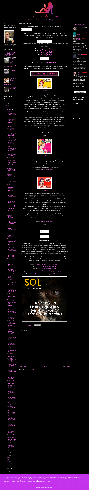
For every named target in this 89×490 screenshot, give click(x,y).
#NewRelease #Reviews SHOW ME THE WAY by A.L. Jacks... (11, 419)
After (77, 33)
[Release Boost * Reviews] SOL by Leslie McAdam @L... (11, 201)
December (9, 107)
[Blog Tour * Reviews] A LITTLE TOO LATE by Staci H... (11, 130)
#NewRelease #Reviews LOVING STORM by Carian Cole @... (11, 327)
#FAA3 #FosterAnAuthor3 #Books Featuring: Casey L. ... (11, 240)
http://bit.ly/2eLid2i (51, 63)
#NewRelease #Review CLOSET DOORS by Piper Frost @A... (11, 139)
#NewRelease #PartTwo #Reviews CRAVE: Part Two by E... (11, 295)
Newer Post (22, 366)
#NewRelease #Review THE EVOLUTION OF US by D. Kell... (11, 338)
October (9, 111)
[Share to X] (37, 325)
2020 (7, 98)
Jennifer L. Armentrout (80, 57)
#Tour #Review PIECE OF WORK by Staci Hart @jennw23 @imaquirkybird (10, 81)
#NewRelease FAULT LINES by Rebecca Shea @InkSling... (11, 119)
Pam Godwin (79, 39)
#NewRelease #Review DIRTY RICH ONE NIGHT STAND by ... (11, 255)
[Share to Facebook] (39, 325)
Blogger (51, 487)
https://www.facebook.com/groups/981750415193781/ (49, 274)
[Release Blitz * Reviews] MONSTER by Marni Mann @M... (11, 333)
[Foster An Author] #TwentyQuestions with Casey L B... (11, 192)
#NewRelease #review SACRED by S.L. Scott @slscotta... (11, 134)
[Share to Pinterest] (40, 325)
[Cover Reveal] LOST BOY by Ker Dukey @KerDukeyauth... (11, 386)
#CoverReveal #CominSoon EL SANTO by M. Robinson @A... (10, 234)
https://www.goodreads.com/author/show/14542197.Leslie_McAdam (47, 272)
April (8, 461)
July (8, 455)
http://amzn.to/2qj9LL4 (47, 270)
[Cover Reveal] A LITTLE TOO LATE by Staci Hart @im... (11, 436)
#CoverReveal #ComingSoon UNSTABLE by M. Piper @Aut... (11, 376)
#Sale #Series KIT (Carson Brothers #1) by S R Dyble (13, 89)
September (9, 450)
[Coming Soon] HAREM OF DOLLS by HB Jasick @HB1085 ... (11, 441)
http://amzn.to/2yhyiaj (47, 49)
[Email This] (35, 325)
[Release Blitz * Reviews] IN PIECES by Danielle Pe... (11, 355)
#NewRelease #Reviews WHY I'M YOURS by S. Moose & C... (11, 343)
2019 (7, 100)
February (9, 466)
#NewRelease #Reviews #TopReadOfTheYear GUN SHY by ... (11, 370)
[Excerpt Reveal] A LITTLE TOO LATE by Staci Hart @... (11, 222)
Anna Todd (78, 34)
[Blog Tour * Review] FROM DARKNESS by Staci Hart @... (11, 403)
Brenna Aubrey (79, 75)
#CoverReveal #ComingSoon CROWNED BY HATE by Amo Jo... (11, 307)
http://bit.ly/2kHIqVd (46, 55)
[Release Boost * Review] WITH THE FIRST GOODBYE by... (11, 408)
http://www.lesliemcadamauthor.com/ (46, 268)
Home (30, 19)
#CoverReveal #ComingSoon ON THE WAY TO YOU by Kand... (11, 124)
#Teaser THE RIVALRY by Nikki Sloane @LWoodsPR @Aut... (11, 164)
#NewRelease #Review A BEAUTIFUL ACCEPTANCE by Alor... (11, 260)
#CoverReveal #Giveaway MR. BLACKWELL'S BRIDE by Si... (11, 180)
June (8, 457)
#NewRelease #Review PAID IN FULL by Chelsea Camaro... (11, 159)
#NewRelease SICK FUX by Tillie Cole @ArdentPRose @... (11, 322)
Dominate (78, 27)
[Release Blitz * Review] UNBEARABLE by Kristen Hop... (11, 217)
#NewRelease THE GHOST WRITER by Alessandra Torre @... (11, 424)
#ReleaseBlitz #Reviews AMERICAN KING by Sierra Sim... (11, 114)
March (8, 463)
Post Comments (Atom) (29, 369)
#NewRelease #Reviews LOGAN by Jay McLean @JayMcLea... (11, 445)
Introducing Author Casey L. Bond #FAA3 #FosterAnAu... (11, 275)
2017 (7, 105)
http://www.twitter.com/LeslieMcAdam (47, 266)
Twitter (58, 19)
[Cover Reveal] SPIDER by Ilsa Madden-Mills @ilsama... (11, 149)
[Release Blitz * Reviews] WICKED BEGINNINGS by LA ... (11, 397)
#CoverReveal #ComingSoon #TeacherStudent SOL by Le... (11, 391)
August (8, 452)
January (8, 468)
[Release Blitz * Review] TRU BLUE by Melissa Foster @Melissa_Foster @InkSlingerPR (9, 54)
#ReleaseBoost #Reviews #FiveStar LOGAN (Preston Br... (11, 360)
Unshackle (78, 38)
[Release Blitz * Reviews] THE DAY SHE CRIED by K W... (11, 281)
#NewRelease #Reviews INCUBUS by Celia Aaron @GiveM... (11, 186)
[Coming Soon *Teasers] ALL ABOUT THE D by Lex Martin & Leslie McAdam (10, 72)
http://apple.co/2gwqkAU (47, 51)
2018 (7, 103)
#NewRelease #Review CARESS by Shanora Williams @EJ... (11, 382)
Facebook (37, 19)
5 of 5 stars (44, 90)
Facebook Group (48, 19)
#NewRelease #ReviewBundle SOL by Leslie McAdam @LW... (11, 301)
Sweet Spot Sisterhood (47, 169)
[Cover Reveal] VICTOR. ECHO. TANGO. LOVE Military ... (10, 144)
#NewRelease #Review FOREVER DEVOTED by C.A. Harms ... (11, 365)
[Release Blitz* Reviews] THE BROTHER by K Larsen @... (10, 430)
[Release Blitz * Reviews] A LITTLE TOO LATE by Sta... (11, 175)
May (8, 459)
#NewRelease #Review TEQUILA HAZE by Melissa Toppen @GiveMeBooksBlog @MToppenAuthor (10, 62)
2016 (7, 471)
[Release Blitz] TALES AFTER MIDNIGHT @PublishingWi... (11, 317)
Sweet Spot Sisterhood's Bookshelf (80, 25)
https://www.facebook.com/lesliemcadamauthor (47, 264)
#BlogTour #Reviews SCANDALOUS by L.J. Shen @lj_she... (11, 414)
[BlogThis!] (36, 325)
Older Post (66, 366)
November (9, 109)
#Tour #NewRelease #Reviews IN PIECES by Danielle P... (11, 313)
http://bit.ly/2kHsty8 (46, 53)
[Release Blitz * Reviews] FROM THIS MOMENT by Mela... (11, 349)
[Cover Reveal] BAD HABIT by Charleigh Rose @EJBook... (11, 154)
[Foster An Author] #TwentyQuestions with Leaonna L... (11, 196)
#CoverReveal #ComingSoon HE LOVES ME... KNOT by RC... (11, 170)
